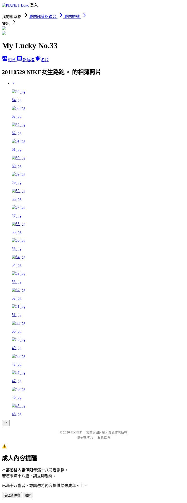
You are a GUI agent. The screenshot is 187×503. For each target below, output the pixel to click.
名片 (45, 60)
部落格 (28, 60)
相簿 (12, 60)
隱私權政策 (85, 437)
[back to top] (6, 423)
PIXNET (76, 432)
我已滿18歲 (12, 495)
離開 (28, 495)
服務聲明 (103, 437)
